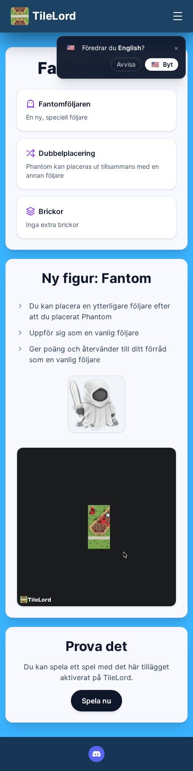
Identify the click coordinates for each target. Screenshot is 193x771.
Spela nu (96, 700)
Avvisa (126, 64)
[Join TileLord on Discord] (96, 754)
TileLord (54, 15)
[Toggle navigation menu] (177, 16)
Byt (162, 64)
